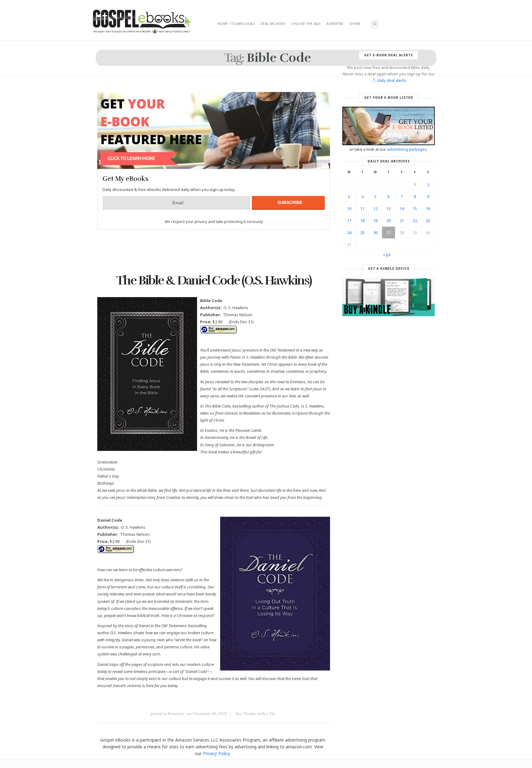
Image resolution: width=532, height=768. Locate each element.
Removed (175, 713)
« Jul (386, 254)
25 (362, 232)
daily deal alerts (391, 80)
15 (415, 208)
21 (402, 220)
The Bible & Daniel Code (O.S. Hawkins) (213, 280)
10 (349, 208)
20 (388, 220)
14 (402, 208)
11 (362, 208)
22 (415, 220)
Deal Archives (272, 24)
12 (375, 208)
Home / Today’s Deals (236, 24)
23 (428, 220)
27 (388, 232)
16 (428, 208)
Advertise (335, 24)
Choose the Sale (306, 24)
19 (375, 220)
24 (349, 232)
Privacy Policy (216, 753)
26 (375, 232)
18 (362, 220)
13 (388, 208)
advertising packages (407, 149)
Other (355, 24)
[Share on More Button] (257, 699)
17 (349, 220)
